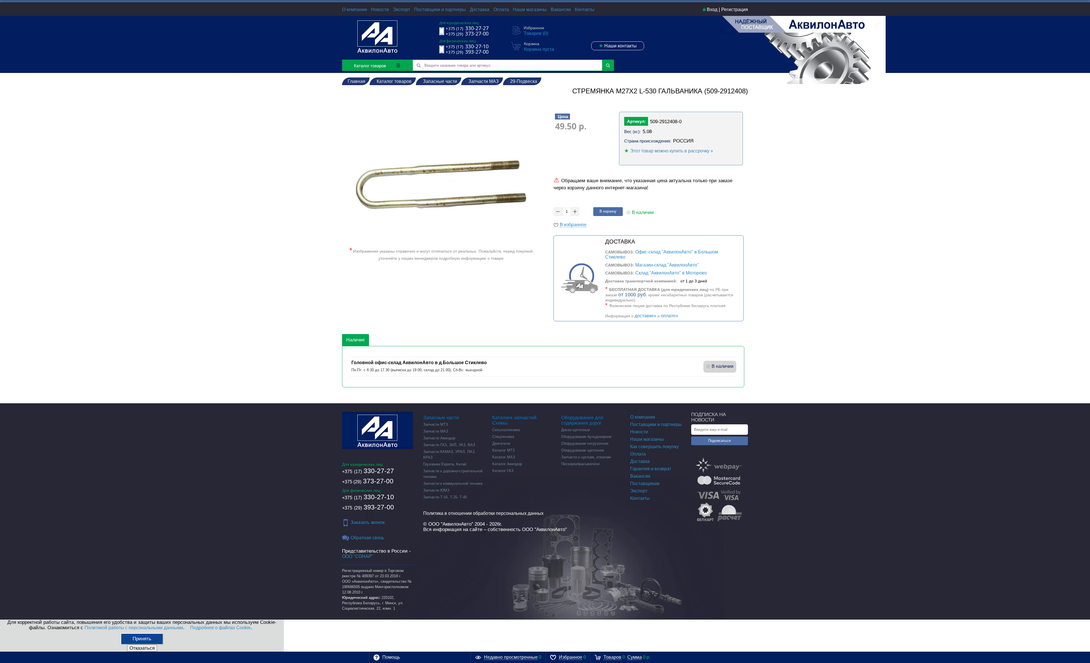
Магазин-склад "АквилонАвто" (667, 265)
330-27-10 (368, 497)
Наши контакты (618, 46)
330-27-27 (368, 471)
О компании (354, 9)
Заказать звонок (368, 522)
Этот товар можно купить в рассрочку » (671, 150)
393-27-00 (368, 507)
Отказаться (142, 648)
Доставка (479, 9)
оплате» (669, 315)
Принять (142, 638)
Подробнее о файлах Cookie (220, 627)
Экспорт (401, 9)
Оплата (501, 9)
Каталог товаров (370, 65)
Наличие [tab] (355, 339)
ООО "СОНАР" (357, 556)
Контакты (584, 9)
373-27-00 (367, 481)
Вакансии (561, 9)
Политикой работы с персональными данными (134, 627)
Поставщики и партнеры (440, 9)
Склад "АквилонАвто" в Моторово (671, 272)
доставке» (645, 315)
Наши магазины (530, 9)
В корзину (608, 211)
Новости (380, 9)
